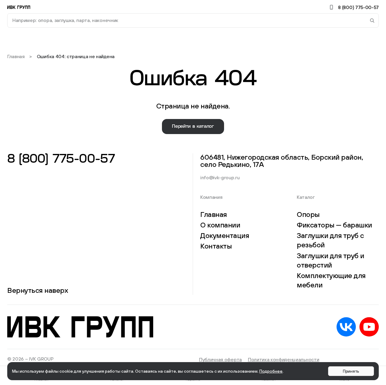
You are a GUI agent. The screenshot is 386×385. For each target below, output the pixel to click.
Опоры (308, 214)
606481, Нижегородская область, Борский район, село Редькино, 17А (283, 160)
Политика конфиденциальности (283, 359)
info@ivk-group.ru (220, 177)
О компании (220, 225)
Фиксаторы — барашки (334, 225)
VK (346, 326)
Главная (16, 56)
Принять (351, 371)
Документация (224, 235)
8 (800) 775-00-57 (358, 7)
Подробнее (271, 371)
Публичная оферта (220, 359)
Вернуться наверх (37, 290)
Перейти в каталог (193, 126)
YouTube (369, 326)
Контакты (216, 246)
